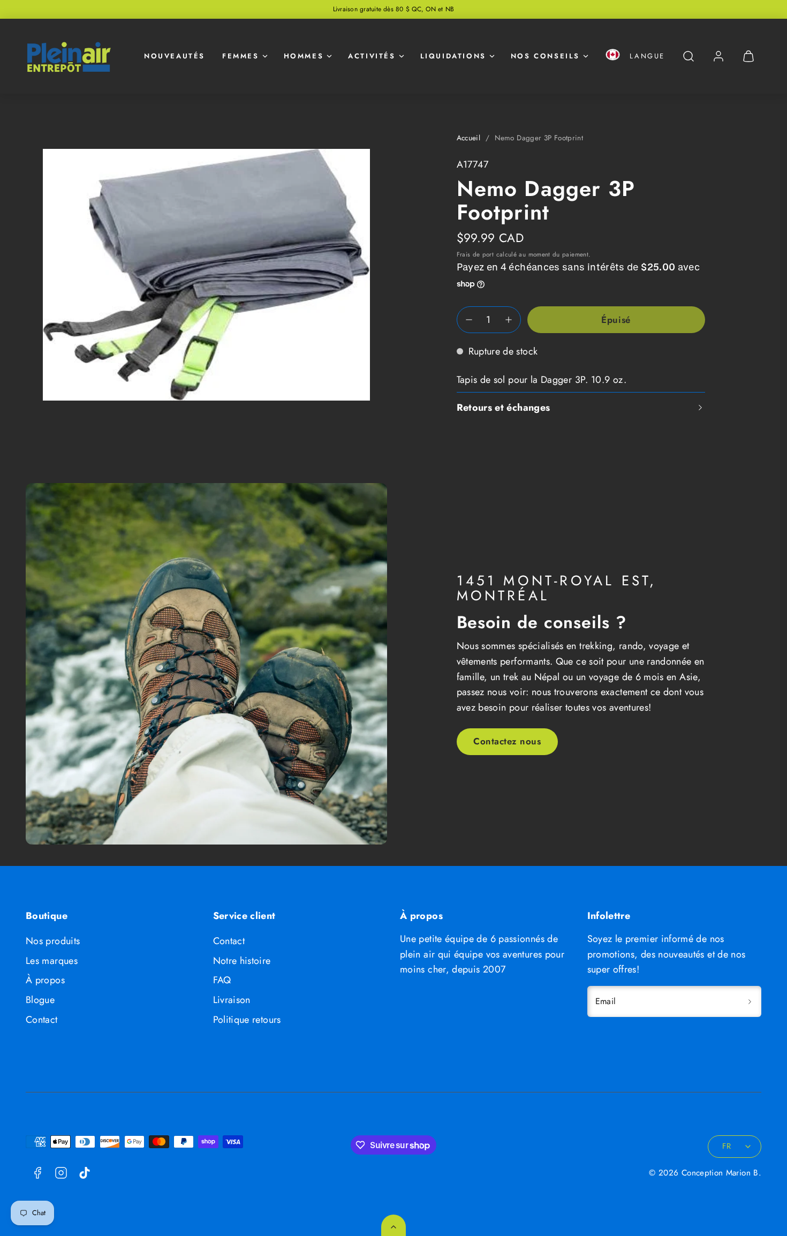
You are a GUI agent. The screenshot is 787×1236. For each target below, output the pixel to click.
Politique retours (247, 1020)
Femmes (240, 56)
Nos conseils (545, 56)
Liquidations (453, 56)
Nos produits (53, 941)
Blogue (40, 1000)
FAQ (222, 980)
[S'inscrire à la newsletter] (749, 1001)
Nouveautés (174, 56)
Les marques (52, 961)
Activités (371, 56)
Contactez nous (507, 741)
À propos (45, 980)
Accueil (469, 138)
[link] (718, 56)
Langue (647, 56)
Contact (42, 1020)
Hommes (304, 56)
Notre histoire (242, 961)
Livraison (232, 1000)
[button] (613, 56)
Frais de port (475, 254)
